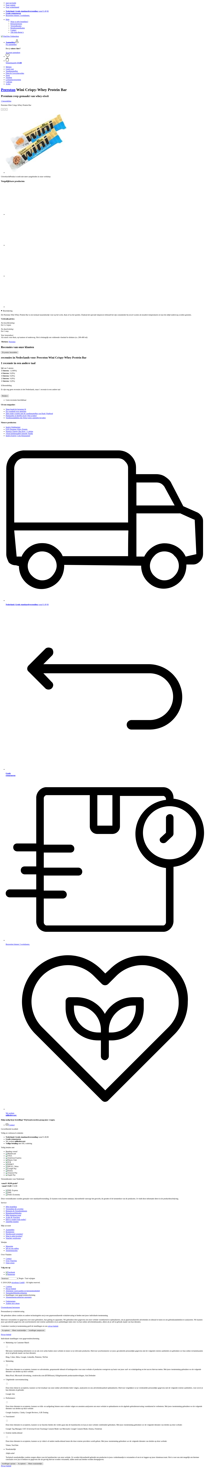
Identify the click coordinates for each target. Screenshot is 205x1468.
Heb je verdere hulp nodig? (16, 1219)
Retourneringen (16, 24)
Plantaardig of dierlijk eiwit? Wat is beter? (21, 416)
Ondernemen (10, 1301)
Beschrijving (7, 311)
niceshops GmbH (18, 1283)
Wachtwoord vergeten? (14, 1234)
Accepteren (6, 1330)
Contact (13, 30)
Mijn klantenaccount (13, 1215)
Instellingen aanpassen (36, 1330)
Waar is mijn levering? (14, 1236)
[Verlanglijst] (7, 56)
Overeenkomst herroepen (10, 1307)
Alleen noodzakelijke (19, 1330)
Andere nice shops (13, 1303)
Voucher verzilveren (13, 1238)
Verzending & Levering (14, 1209)
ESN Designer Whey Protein (16, 429)
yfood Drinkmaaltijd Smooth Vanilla (19, 434)
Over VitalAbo (11, 1261)
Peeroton (8, 90)
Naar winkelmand (12, 7)
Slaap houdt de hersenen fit (16, 409)
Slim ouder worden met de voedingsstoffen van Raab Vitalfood (29, 414)
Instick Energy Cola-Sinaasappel (18, 436)
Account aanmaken (13, 53)
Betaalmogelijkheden (13, 1213)
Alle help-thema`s (17, 32)
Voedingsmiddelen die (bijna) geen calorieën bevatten (26, 418)
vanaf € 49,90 (27, 11)
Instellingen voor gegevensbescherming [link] (20, 1295)
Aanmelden (10, 1230)
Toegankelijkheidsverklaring (16, 1293)
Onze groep (10, 1263)
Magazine (9, 1246)
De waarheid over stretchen (16, 411)
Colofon (9, 1287)
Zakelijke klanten (12, 1222)
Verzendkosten (15, 26)
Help (7, 19)
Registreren (10, 1232)
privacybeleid (53, 1326)
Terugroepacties (12, 1251)
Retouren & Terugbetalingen (16, 1211)
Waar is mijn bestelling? (19, 22)
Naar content (10, 5)
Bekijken (5, 396)
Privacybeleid (11, 1289)
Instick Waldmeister (13, 427)
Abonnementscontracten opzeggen (19, 1297)
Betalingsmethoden (17, 28)
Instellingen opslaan (9, 1464)
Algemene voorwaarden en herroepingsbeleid (23, 1291)
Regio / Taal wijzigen (27, 1278)
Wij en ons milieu (12, 1248)
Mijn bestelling (11, 1207)
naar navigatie (11, 3)
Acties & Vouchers (13, 1217)
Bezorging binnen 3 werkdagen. (18, 15)
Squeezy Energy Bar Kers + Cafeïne (19, 431)
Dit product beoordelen (9, 352)
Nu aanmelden (11, 44)
